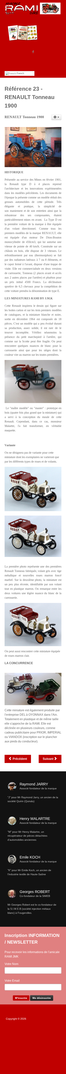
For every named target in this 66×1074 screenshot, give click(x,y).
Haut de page (34, 1031)
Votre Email (12, 980)
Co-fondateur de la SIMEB (35, 895)
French (20, 73)
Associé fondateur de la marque (38, 788)
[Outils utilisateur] (56, 117)
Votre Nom (11, 964)
